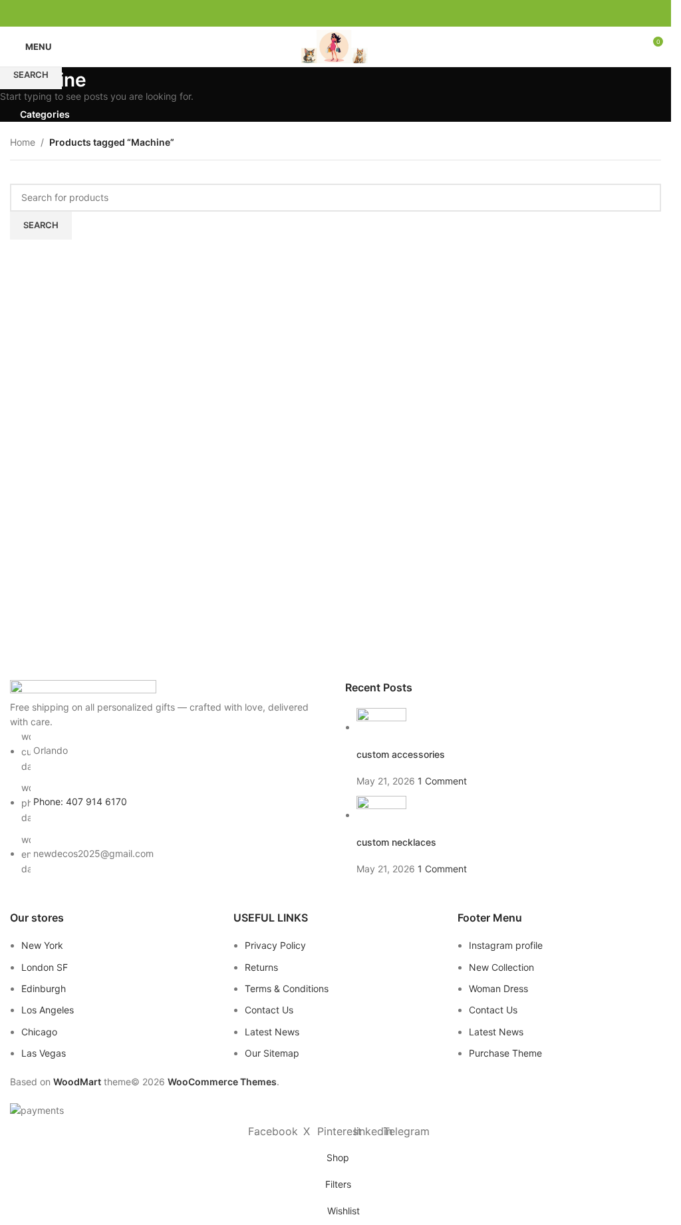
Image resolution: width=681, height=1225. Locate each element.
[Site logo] (335, 45)
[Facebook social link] (304, 14)
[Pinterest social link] (336, 14)
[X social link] (320, 14)
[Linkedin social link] (352, 14)
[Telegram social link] (368, 14)
